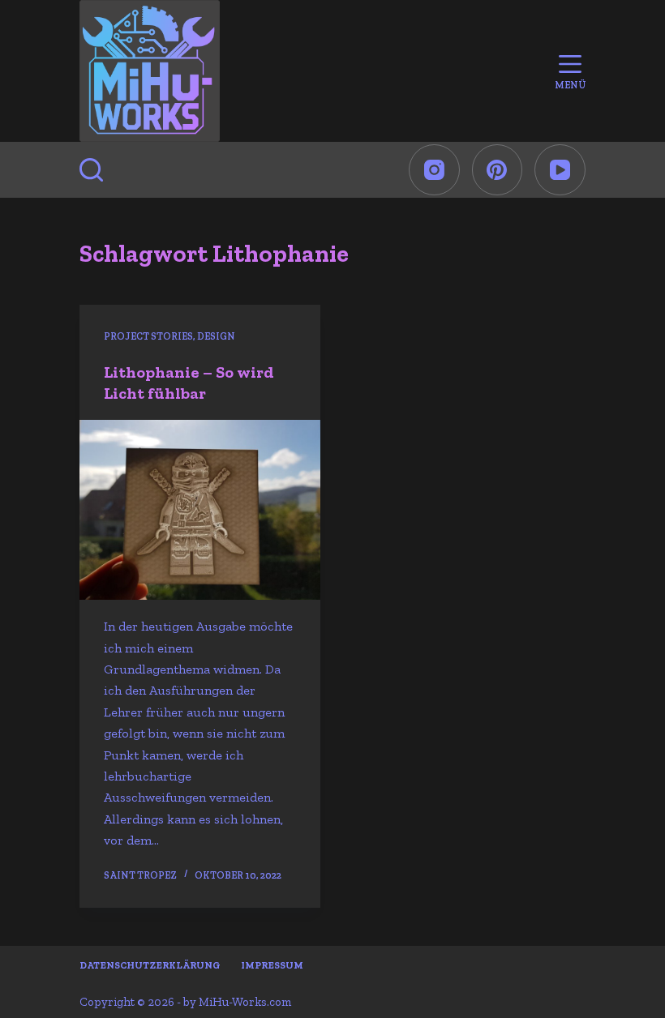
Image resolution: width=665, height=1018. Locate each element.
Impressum (272, 965)
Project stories (148, 336)
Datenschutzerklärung (150, 965)
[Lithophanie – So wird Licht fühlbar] (199, 510)
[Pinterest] (497, 169)
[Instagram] (434, 169)
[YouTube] (560, 169)
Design (216, 336)
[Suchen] (91, 170)
